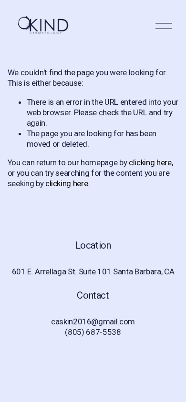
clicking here (150, 162)
